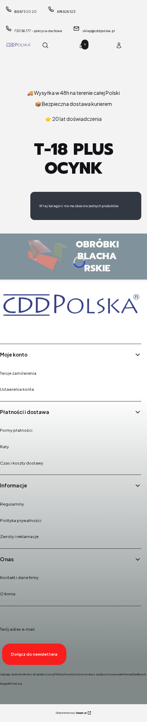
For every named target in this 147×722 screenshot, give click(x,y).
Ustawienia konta (17, 389)
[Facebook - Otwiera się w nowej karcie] (7, 328)
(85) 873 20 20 (25, 12)
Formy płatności (16, 430)
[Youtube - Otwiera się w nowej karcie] (43, 328)
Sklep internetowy (71, 713)
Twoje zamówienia (18, 373)
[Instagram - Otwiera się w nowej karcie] (25, 328)
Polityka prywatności (20, 520)
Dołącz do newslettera (34, 654)
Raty (4, 446)
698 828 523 (66, 12)
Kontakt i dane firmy (19, 577)
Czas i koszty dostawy (21, 463)
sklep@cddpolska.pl (98, 31)
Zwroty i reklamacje (19, 536)
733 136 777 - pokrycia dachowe (38, 31)
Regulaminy (12, 504)
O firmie (7, 594)
